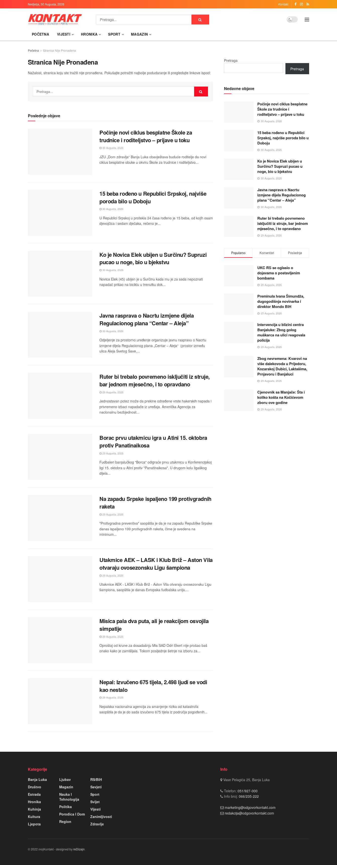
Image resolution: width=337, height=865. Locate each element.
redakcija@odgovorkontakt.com (249, 813)
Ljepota (34, 823)
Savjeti (96, 786)
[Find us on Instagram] (301, 4)
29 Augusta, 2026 (112, 392)
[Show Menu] (307, 19)
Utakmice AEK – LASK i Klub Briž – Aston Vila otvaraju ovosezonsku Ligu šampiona (156, 563)
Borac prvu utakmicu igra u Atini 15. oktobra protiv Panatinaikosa (153, 441)
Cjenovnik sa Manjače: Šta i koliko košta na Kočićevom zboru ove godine (281, 397)
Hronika (89, 34)
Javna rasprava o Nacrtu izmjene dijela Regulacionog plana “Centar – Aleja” (146, 319)
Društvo (34, 786)
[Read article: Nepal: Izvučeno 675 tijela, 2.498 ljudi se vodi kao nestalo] (60, 701)
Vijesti (63, 34)
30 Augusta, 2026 (112, 148)
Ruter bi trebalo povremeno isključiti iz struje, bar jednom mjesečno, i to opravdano (154, 380)
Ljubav (65, 779)
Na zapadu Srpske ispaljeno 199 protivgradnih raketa (155, 502)
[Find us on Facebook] (296, 4)
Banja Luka (37, 779)
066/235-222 (248, 796)
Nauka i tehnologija (69, 797)
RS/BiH (96, 779)
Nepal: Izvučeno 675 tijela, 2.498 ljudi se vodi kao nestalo (153, 686)
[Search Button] (200, 19)
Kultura (34, 816)
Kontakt (283, 4)
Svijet (95, 801)
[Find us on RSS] (307, 4)
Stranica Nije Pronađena (59, 50)
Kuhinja (34, 809)
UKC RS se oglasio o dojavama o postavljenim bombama (278, 273)
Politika (65, 806)
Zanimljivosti (101, 816)
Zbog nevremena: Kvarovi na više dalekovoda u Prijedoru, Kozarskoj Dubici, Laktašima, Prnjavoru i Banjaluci (282, 366)
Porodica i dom (72, 814)
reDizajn (79, 849)
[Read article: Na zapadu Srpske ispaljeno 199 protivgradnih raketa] (60, 518)
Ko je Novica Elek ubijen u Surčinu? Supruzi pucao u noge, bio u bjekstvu (152, 258)
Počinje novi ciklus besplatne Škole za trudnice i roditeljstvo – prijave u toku (145, 136)
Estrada (34, 794)
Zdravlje (97, 823)
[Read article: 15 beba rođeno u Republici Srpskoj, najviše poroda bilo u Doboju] (60, 213)
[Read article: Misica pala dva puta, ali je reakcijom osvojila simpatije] (60, 640)
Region (65, 821)
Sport (114, 34)
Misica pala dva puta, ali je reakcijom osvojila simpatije (153, 624)
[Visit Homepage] (55, 19)
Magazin (139, 34)
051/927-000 (247, 790)
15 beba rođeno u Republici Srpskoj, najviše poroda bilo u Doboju (152, 197)
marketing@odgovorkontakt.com (250, 807)
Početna (40, 34)
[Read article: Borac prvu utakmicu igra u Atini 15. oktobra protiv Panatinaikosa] (60, 457)
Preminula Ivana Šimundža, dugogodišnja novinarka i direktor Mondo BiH (280, 301)
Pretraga (231, 60)
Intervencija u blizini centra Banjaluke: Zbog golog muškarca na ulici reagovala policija (281, 332)
